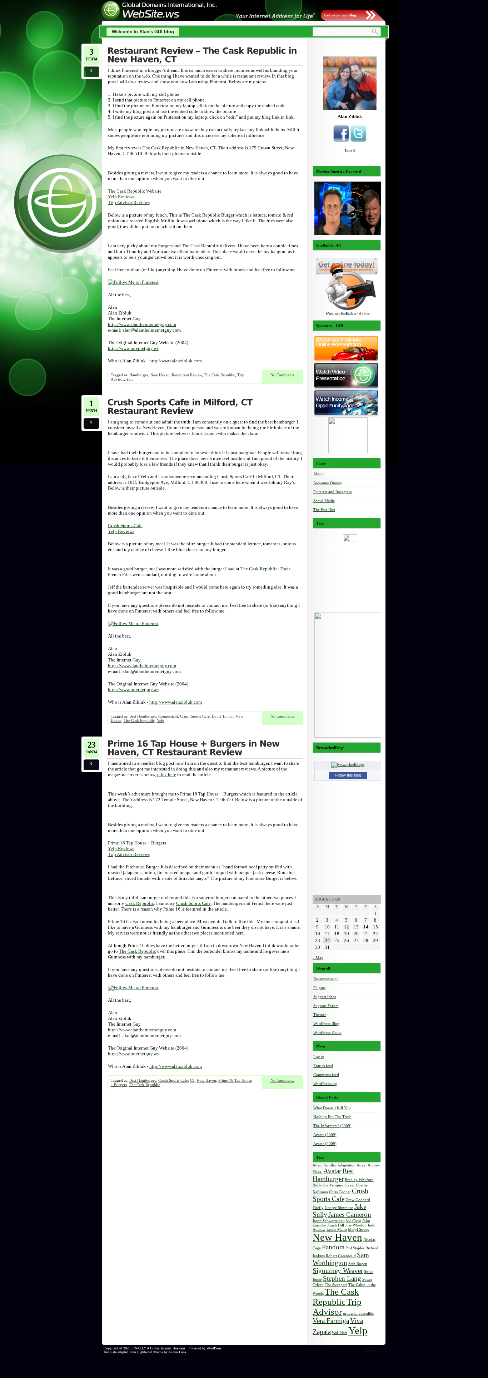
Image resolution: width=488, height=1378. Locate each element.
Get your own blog (340, 15)
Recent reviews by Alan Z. (350, 543)
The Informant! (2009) (332, 1126)
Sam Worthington (341, 1259)
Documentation (326, 979)
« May (318, 958)
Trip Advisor (337, 1307)
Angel (362, 1165)
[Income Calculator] (348, 452)
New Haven (160, 375)
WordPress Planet (327, 1032)
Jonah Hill (335, 1225)
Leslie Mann (337, 1229)
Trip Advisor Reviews (129, 202)
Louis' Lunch (223, 716)
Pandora (333, 1247)
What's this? (350, 603)
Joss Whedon (356, 1225)
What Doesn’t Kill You (332, 1108)
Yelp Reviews (121, 196)
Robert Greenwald (341, 1256)
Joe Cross (353, 1221)
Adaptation (346, 1165)
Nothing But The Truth (332, 1117)
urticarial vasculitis (358, 1313)
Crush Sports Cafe (125, 525)
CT (192, 1080)
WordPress (213, 1348)
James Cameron (349, 1214)
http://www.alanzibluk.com (175, 360)
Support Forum (326, 1005)
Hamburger (138, 375)
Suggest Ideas (324, 997)
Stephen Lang (342, 1278)
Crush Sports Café (193, 903)
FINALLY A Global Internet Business (158, 1348)
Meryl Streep (358, 1229)
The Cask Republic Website (134, 191)
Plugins (319, 988)
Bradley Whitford (359, 1180)
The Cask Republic (219, 375)
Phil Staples (354, 1248)
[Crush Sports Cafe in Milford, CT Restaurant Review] (205, 407)
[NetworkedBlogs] (347, 764)
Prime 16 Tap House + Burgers (137, 843)
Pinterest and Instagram (332, 492)
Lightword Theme (150, 1352)
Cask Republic (139, 903)
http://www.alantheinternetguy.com (142, 324)
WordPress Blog (326, 1023)
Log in (318, 1057)
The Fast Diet (324, 509)
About (318, 474)
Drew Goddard (357, 1200)
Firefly (318, 1208)
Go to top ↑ (373, 1350)
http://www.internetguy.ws (133, 348)
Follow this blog (348, 775)
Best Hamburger (142, 716)
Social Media (324, 501)
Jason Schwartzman (329, 1221)
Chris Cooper (340, 1192)
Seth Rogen (357, 1264)
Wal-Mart (339, 1333)
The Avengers (336, 1285)
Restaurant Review (187, 375)
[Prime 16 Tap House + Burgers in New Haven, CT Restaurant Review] (205, 748)
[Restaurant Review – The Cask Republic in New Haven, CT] (205, 55)
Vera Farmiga (331, 1320)
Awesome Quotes (327, 483)
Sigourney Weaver (338, 1270)
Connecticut (168, 716)
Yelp (130, 379)
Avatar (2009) (325, 1134)
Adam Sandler (324, 1165)
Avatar (332, 1171)
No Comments (282, 375)
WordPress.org (325, 1083)
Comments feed (326, 1074)
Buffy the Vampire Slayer (334, 1185)
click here (166, 774)
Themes (319, 1014)
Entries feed (323, 1066)
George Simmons (339, 1208)
